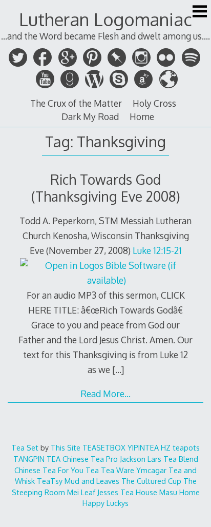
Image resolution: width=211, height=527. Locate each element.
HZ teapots (180, 447)
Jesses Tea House (127, 492)
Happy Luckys (105, 503)
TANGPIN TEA (36, 458)
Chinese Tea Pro (90, 458)
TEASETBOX (103, 447)
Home (142, 116)
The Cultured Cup (151, 480)
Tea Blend (180, 458)
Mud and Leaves (92, 480)
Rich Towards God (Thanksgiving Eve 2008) (105, 188)
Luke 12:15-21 (157, 250)
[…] (118, 369)
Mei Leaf (81, 492)
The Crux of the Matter (76, 103)
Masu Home (179, 492)
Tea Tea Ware (110, 470)
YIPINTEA (143, 447)
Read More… (105, 393)
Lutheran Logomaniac (105, 19)
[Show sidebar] (200, 12)
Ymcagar (151, 470)
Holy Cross (154, 103)
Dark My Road (90, 116)
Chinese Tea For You (48, 470)
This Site (65, 447)
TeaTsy (49, 480)
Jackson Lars (140, 458)
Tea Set (24, 447)
